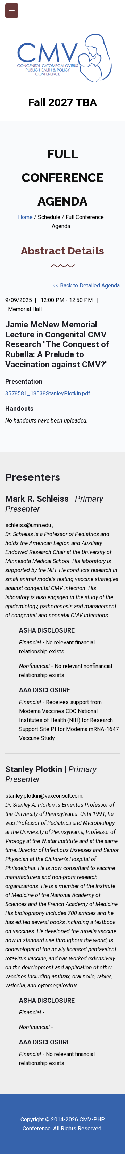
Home (25, 217)
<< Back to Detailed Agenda (86, 285)
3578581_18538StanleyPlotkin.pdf (47, 393)
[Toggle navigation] (11, 10)
